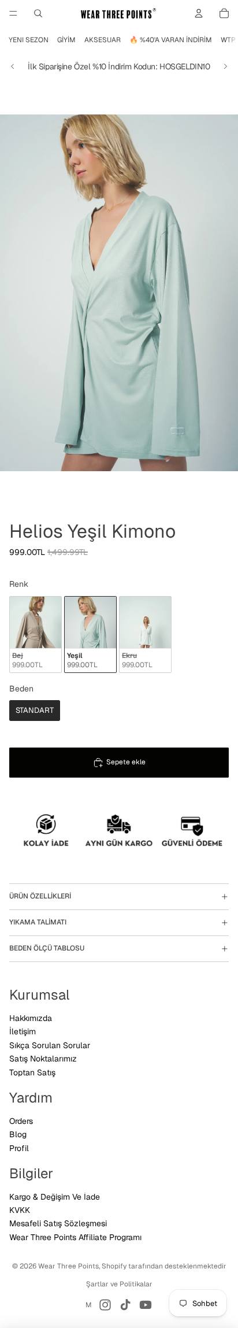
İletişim (22, 1031)
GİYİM (66, 40)
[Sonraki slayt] (225, 66)
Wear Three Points (68, 1266)
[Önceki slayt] (12, 66)
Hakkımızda (30, 1018)
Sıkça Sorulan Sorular (49, 1045)
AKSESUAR (102, 40)
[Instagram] (105, 1305)
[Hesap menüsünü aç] (198, 13)
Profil (19, 1148)
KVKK (19, 1210)
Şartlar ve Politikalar (119, 1284)
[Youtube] (146, 1305)
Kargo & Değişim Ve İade (54, 1197)
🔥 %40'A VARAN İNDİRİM (170, 40)
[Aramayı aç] (38, 13)
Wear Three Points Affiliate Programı (75, 1237)
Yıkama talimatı (37, 922)
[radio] (35, 634)
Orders (21, 1121)
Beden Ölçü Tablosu (46, 948)
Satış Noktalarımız (43, 1058)
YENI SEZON (29, 40)
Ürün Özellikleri (40, 896)
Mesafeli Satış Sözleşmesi (58, 1223)
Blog (18, 1134)
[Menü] (13, 13)
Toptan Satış (32, 1072)
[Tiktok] (125, 1305)
